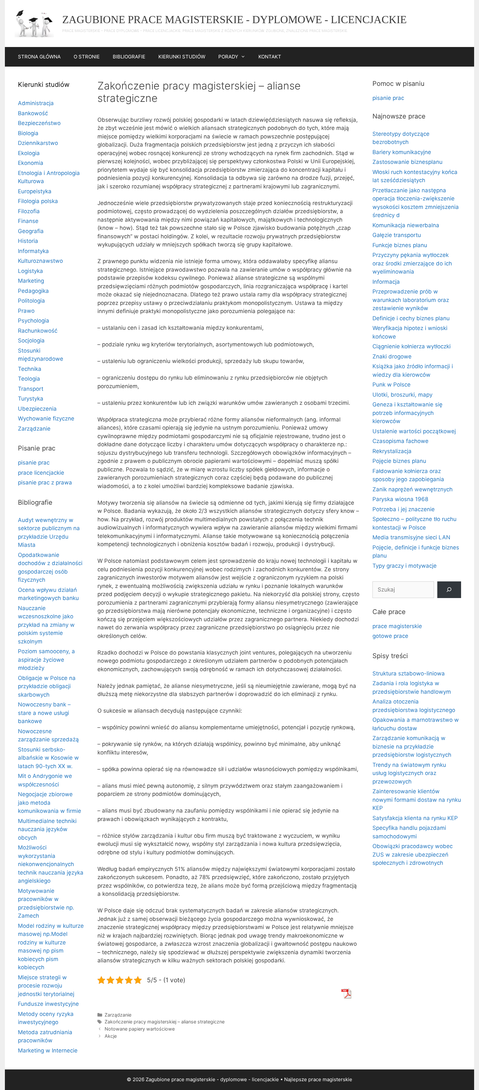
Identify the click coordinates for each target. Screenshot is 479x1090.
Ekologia (29, 153)
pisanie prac (34, 462)
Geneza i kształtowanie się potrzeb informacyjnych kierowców (407, 412)
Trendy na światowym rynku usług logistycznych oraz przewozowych (409, 773)
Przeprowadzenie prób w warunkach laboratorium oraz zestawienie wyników (410, 299)
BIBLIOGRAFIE (129, 57)
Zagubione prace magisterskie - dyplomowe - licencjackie (234, 19)
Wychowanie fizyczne (46, 418)
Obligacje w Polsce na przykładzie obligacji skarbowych (47, 686)
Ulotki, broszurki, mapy (402, 394)
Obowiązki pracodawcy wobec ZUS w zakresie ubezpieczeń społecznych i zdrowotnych (412, 854)
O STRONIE (87, 57)
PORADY (228, 57)
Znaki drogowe (392, 356)
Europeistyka (34, 191)
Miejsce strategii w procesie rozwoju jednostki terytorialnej (46, 985)
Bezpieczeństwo (39, 123)
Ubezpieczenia (37, 408)
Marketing (31, 280)
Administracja (36, 103)
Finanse (28, 221)
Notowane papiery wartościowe (140, 1029)
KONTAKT (269, 57)
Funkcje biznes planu (399, 245)
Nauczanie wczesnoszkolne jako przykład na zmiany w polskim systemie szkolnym (46, 625)
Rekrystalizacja (392, 451)
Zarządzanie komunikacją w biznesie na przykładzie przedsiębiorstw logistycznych (411, 746)
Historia (28, 241)
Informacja (386, 281)
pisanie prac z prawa (45, 482)
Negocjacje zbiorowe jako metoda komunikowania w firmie (49, 802)
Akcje (111, 1036)
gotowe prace (390, 636)
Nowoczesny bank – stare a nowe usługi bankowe (44, 712)
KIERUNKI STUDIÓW (181, 57)
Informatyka (33, 251)
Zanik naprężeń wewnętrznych (412, 489)
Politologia (31, 300)
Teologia (29, 378)
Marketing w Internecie (48, 1050)
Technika (29, 369)
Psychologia (33, 320)
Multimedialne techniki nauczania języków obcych (47, 829)
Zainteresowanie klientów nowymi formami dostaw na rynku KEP (416, 799)
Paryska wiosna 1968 (400, 499)
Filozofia (29, 211)
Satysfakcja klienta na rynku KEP (415, 818)
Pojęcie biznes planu (399, 461)
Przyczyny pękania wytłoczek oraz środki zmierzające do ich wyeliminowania (412, 263)
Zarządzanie (118, 1015)
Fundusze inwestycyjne (48, 1004)
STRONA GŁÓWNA (39, 57)
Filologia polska (38, 201)
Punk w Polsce (391, 384)
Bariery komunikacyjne (401, 152)
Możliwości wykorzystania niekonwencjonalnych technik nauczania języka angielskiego (50, 864)
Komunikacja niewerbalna (405, 225)
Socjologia (31, 340)
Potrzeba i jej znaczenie (403, 509)
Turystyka (30, 398)
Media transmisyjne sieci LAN (411, 537)
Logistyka (30, 271)
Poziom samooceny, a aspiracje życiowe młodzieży (46, 659)
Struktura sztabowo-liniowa (408, 673)
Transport (30, 389)
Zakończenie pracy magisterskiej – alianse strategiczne (165, 1021)
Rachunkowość (37, 330)
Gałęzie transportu (396, 235)
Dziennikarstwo (38, 143)
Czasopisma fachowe (400, 441)
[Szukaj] (449, 589)
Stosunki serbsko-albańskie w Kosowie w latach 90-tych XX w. (48, 757)
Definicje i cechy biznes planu (411, 318)
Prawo (26, 311)
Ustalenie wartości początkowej (414, 431)
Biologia (28, 133)
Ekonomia (30, 163)
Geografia (31, 231)
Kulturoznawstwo (40, 261)
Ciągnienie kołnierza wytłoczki (411, 346)
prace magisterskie (397, 626)
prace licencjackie (41, 472)
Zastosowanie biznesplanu (407, 162)
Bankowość (33, 113)
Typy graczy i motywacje (404, 565)
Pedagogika (33, 291)
